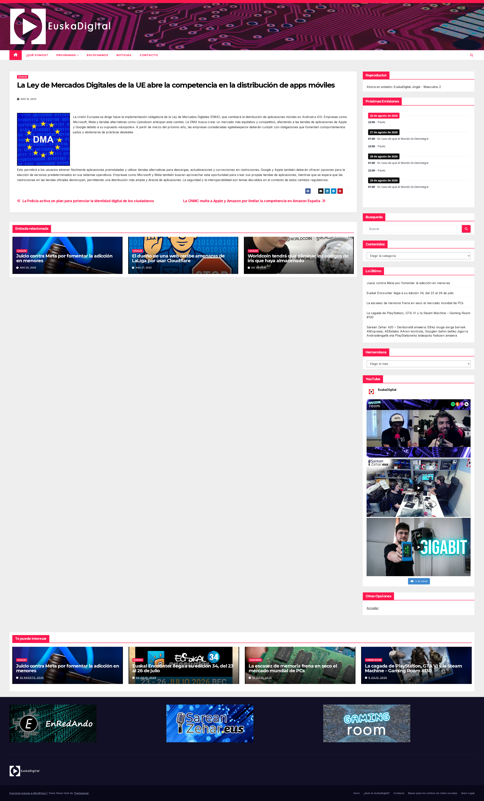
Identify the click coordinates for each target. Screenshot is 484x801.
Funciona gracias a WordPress (28, 793)
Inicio (357, 793)
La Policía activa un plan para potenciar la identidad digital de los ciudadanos (88, 201)
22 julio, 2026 (146, 677)
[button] (471, 55)
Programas (66, 55)
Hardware (255, 660)
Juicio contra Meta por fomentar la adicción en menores (64, 258)
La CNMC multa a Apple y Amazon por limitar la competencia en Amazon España (251, 201)
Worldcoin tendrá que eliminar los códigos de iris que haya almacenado (298, 258)
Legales (22, 77)
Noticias (123, 55)
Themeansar (81, 793)
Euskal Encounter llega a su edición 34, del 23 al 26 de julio (410, 293)
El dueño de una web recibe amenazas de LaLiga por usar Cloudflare (178, 258)
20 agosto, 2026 (32, 677)
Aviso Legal (468, 793)
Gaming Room (373, 660)
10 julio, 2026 (262, 677)
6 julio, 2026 (377, 677)
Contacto (149, 55)
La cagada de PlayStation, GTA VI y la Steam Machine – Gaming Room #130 (413, 668)
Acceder (373, 608)
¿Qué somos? (37, 55)
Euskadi (137, 660)
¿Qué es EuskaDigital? (377, 793)
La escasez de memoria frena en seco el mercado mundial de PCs (415, 303)
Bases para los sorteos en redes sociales (432, 793)
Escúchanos (97, 55)
